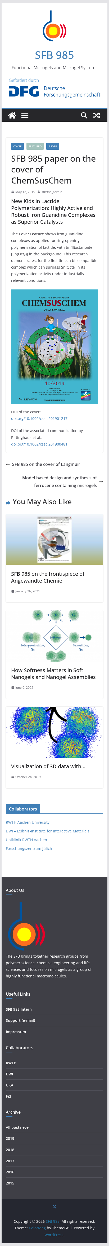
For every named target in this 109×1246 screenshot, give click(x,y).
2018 (10, 1149)
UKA (9, 1085)
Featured (35, 146)
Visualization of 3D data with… (48, 766)
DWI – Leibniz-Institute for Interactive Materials (47, 830)
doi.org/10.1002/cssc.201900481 (39, 444)
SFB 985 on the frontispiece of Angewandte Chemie (47, 577)
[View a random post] (96, 115)
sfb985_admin (52, 192)
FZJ (8, 1096)
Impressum (16, 1031)
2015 (10, 1183)
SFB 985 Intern (19, 1009)
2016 (10, 1171)
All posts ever (18, 1127)
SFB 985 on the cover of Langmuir (46, 464)
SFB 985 (54, 55)
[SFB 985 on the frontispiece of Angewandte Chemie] (54, 518)
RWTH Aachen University (27, 822)
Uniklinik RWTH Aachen (26, 839)
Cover (17, 146)
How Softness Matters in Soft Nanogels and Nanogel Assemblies (53, 674)
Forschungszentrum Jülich (29, 848)
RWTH (11, 1062)
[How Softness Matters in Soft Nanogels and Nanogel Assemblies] (54, 614)
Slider (52, 146)
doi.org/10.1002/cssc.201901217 (39, 418)
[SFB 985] (12, 115)
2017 (10, 1160)
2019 (10, 1138)
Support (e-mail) (20, 1020)
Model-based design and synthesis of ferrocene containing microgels (59, 481)
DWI (9, 1073)
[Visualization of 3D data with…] (54, 710)
